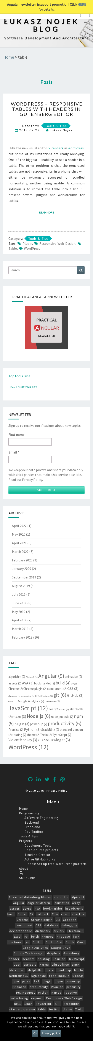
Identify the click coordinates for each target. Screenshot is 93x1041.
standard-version (22, 1009)
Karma (64, 709)
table (12, 248)
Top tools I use (19, 376)
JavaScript (28, 708)
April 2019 (19, 620)
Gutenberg (56, 148)
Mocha (79, 970)
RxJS (17, 1004)
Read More (48, 212)
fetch (35, 936)
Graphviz (53, 953)
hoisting (44, 959)
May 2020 (18, 534)
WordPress (76, 148)
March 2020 (20, 551)
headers (28, 959)
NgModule (38, 976)
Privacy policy (51, 1033)
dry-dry (58, 931)
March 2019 (20, 628)
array (76, 903)
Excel (17, 936)
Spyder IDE (44, 1004)
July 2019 (19, 594)
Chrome (15, 689)
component (57, 689)
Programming (29, 813)
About (23, 868)
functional (15, 942)
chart (65, 914)
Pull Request (25, 992)
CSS (73, 688)
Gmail (12, 701)
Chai (55, 914)
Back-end (31, 822)
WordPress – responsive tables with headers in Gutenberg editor (46, 109)
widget (61, 739)
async (27, 908)
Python (32, 729)
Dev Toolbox (34, 832)
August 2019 (21, 586)
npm (16, 981)
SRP (58, 1004)
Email (13, 452)
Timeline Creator (37, 855)
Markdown (17, 970)
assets (14, 683)
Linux (75, 964)
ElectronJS (75, 931)
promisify (73, 987)
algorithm (16, 677)
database (14, 696)
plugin (27, 243)
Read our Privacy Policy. (25, 479)
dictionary (42, 931)
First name (16, 434)
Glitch (70, 942)
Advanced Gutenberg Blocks (30, 897)
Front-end (32, 827)
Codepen (69, 920)
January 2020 (21, 568)
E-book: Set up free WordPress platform (55, 864)
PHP (37, 981)
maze (19, 716)
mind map (64, 970)
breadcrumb (74, 908)
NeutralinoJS (18, 976)
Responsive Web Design (57, 243)
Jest (54, 709)
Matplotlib (35, 970)
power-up (38, 724)
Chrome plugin (34, 689)
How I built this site (22, 387)
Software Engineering (41, 818)
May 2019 (18, 611)
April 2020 (19, 543)
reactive (70, 992)
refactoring (19, 998)
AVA (28, 683)
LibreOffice (60, 964)
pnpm (59, 981)
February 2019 (22, 637)
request (37, 998)
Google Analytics (31, 701)
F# (38, 696)
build (63, 683)
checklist (79, 914)
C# (74, 683)
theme (33, 735)
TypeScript (61, 735)
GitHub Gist (54, 942)
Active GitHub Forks (39, 859)
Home (23, 808)
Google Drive (61, 948)
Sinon (28, 1004)
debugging (28, 696)
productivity (65, 723)
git (59, 695)
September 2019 (24, 577)
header (14, 959)
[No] (87, 1027)
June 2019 (19, 603)
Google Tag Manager (29, 953)
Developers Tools (37, 845)
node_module (62, 717)
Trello (46, 735)
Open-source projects (41, 850)
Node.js (38, 716)
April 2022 (19, 526)
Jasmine (52, 701)
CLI (58, 920)
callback (43, 914)
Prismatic (20, 987)
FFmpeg (48, 936)
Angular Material (39, 903)
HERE (82, 4)
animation (73, 677)
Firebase (47, 696)
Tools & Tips (56, 126)
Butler (22, 914)
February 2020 (22, 560)
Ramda (56, 992)
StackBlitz (50, 730)
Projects (25, 841)
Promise (15, 730)
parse (26, 981)
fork (76, 936)
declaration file (20, 931)
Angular (51, 675)
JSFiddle (30, 964)
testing (19, 735)
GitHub (75, 695)
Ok (35, 1033)
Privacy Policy (56, 791)
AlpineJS (32, 677)
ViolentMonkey (22, 739)
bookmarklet (44, 683)
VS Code (45, 740)
